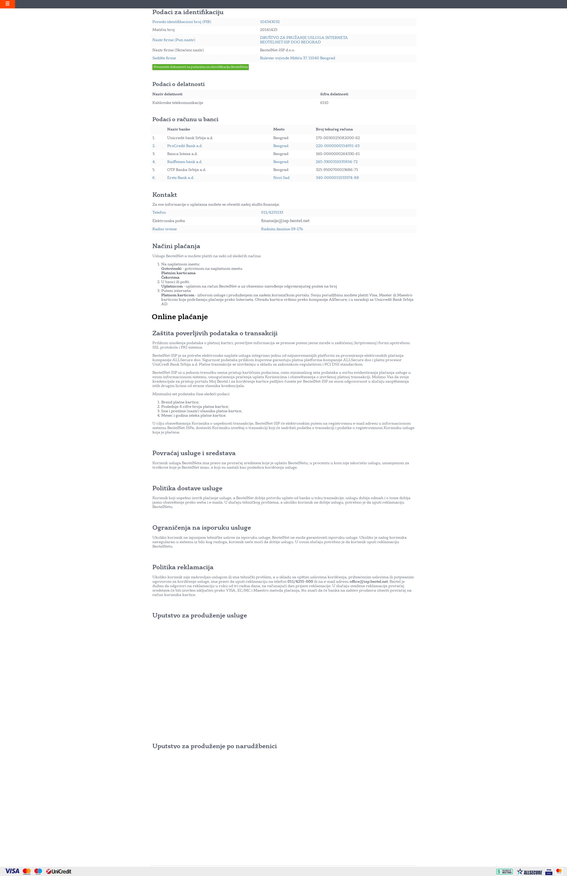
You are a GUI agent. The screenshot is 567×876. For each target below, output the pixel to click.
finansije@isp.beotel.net (285, 221)
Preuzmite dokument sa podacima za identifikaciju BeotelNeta (200, 67)
